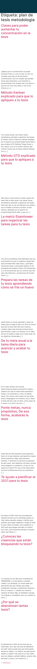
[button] (18, 10)
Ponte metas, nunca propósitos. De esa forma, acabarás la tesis (16, 413)
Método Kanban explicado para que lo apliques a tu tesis (17, 96)
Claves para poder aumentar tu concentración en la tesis (15, 31)
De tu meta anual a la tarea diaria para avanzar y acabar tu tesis (16, 346)
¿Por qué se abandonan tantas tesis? (14, 605)
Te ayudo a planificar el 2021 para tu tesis (18, 479)
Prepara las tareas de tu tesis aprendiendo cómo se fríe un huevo (17, 283)
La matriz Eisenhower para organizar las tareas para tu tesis (17, 220)
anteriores (5, 663)
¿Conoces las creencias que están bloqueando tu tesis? (16, 540)
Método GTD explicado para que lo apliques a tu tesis (18, 159)
